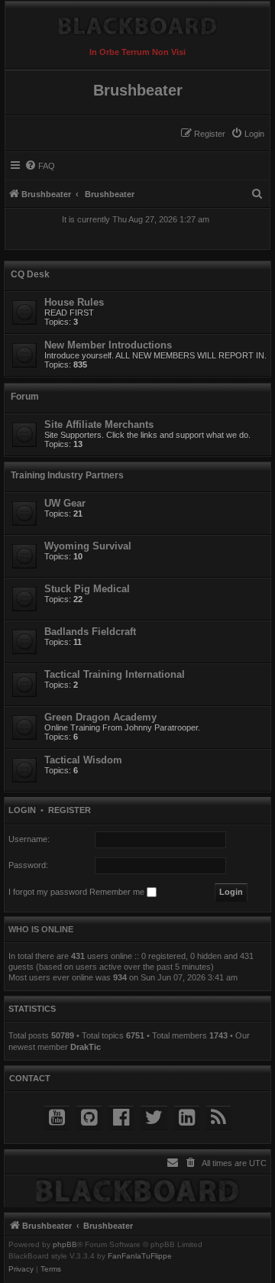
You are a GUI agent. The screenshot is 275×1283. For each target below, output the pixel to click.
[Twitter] (154, 1117)
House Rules (74, 302)
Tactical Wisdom (83, 760)
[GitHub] (89, 1117)
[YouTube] (57, 1117)
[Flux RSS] (218, 1117)
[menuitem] (247, 134)
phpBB (65, 1245)
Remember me (118, 891)
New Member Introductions (108, 345)
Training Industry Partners (67, 475)
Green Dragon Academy (100, 717)
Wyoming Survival (87, 546)
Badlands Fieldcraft (90, 631)
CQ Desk (30, 274)
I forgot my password (47, 891)
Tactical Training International (114, 674)
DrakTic (85, 1046)
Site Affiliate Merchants (99, 424)
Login (22, 810)
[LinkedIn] (187, 1117)
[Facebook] (121, 1117)
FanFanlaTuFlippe (140, 1256)
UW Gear (65, 503)
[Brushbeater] (137, 22)
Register (69, 810)
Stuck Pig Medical (87, 589)
